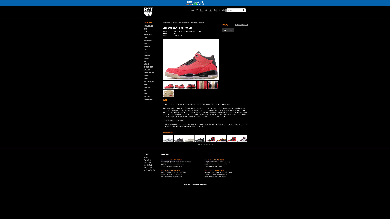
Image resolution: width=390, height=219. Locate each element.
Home (146, 157)
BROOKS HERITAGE (149, 73)
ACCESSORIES (147, 96)
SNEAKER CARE (148, 99)
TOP (164, 23)
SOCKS (145, 93)
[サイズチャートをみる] (241, 25)
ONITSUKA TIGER (148, 41)
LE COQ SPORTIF (148, 67)
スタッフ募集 (148, 167)
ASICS (145, 38)
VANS (145, 52)
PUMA (145, 49)
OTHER (145, 85)
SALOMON (147, 55)
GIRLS (145, 90)
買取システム (148, 162)
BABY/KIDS (147, 87)
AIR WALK (147, 70)
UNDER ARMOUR (148, 82)
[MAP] (189, 162)
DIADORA (146, 76)
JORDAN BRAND (172, 23)
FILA (145, 61)
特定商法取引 (148, 165)
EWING (146, 79)
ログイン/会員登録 (149, 170)
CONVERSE (147, 47)
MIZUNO (146, 58)
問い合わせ (147, 160)
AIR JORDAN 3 (183, 23)
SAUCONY (146, 64)
